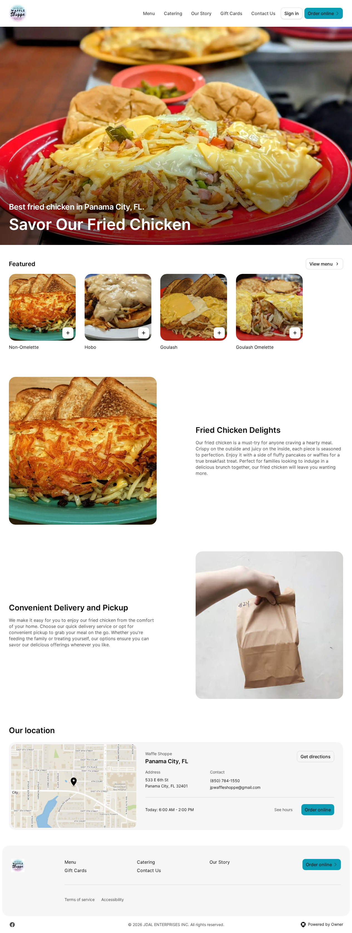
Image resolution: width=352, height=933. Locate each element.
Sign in (291, 13)
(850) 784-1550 (225, 781)
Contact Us (263, 13)
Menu (149, 13)
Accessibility (112, 899)
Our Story (201, 13)
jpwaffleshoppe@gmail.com (235, 787)
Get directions (316, 756)
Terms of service (80, 899)
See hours (283, 809)
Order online (318, 809)
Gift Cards (231, 13)
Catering (173, 13)
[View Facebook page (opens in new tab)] (12, 924)
